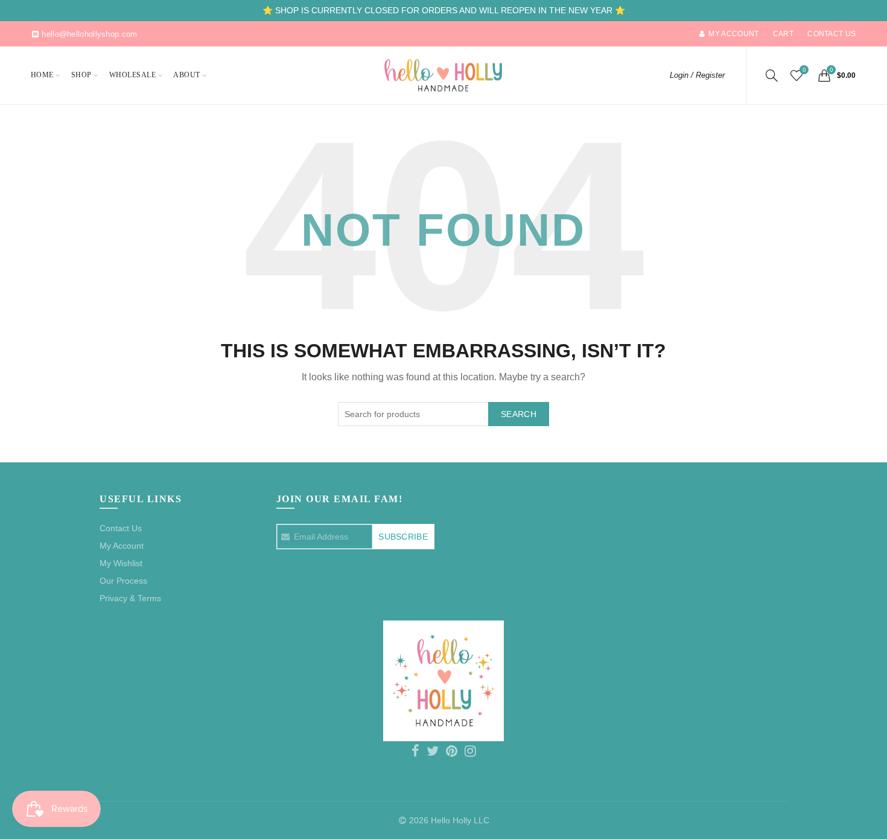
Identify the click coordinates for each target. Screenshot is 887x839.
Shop (81, 75)
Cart (783, 34)
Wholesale (132, 75)
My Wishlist (121, 563)
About (186, 75)
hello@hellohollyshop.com (89, 34)
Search (518, 414)
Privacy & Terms (130, 598)
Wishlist (804, 69)
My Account (122, 545)
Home (42, 75)
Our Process (123, 580)
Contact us (831, 34)
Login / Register (697, 75)
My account (733, 34)
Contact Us (121, 528)
